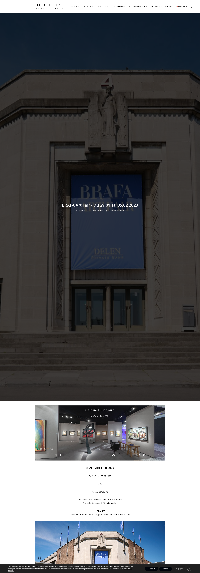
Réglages (179, 569)
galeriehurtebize (117, 211)
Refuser (165, 569)
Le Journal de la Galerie (138, 7)
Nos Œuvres (103, 7)
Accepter (151, 569)
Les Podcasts (156, 7)
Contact (168, 7)
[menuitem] (75, 6)
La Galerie (75, 7)
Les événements (119, 7)
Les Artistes (88, 7)
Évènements (100, 211)
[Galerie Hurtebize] (49, 6)
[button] (191, 6)
